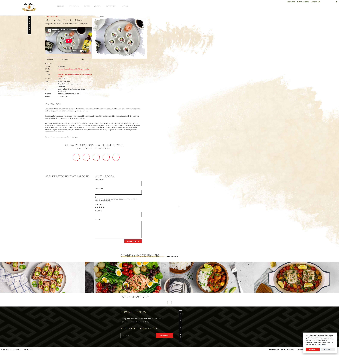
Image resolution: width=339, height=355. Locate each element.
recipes (29, 25)
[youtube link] (333, 1)
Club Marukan (111, 6)
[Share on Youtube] (116, 157)
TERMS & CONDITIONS (288, 350)
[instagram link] (328, 1)
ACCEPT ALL (312, 349)
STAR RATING (99, 205)
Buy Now (125, 6)
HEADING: (98, 210)
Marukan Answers (303, 2)
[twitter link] (325, 1)
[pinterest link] (331, 1)
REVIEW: (98, 219)
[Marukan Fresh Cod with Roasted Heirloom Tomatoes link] (296, 277)
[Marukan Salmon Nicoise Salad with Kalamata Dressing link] (127, 277)
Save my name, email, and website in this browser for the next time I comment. (116, 200)
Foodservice (74, 6)
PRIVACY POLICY (274, 350)
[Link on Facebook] (95, 16)
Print (82, 59)
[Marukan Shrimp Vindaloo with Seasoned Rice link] (212, 277)
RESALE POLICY (301, 350)
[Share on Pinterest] (106, 157)
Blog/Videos (291, 2)
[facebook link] (322, 1)
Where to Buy (315, 2)
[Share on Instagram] (96, 157)
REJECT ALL (327, 349)
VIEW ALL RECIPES (172, 256)
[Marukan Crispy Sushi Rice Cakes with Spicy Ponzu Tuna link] (42, 277)
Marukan (29, 7)
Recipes (86, 6)
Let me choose (321, 344)
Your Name (99, 179)
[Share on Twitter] (86, 157)
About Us (97, 6)
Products (61, 6)
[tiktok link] (336, 1)
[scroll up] (169, 303)
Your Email (99, 188)
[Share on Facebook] (76, 157)
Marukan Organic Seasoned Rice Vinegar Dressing (73, 69)
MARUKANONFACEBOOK (180, 324)
